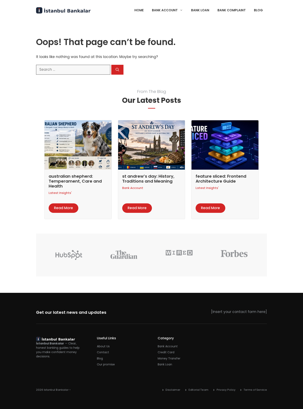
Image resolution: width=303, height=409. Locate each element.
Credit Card (166, 352)
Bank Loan (200, 10)
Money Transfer (169, 358)
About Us (103, 346)
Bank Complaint (231, 10)
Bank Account (165, 10)
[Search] (117, 70)
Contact (103, 352)
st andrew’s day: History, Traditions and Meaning (148, 178)
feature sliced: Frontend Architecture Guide (221, 178)
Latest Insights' (60, 193)
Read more (63, 207)
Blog (258, 10)
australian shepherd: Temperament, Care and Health (75, 181)
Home (139, 10)
